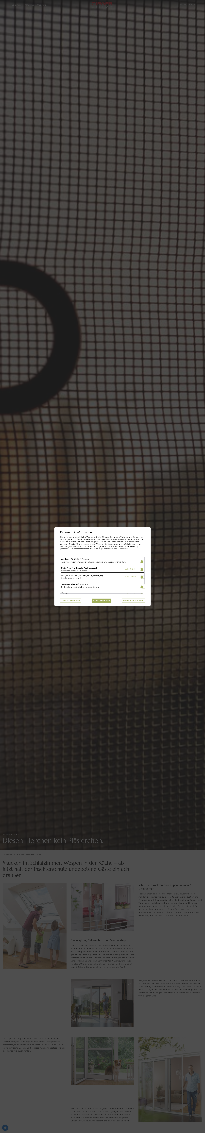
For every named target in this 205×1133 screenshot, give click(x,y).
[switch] (142, 561)
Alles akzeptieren (101, 600)
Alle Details (130, 569)
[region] (102, 575)
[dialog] (102, 566)
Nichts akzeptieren (71, 600)
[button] (142, 561)
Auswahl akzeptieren (133, 600)
